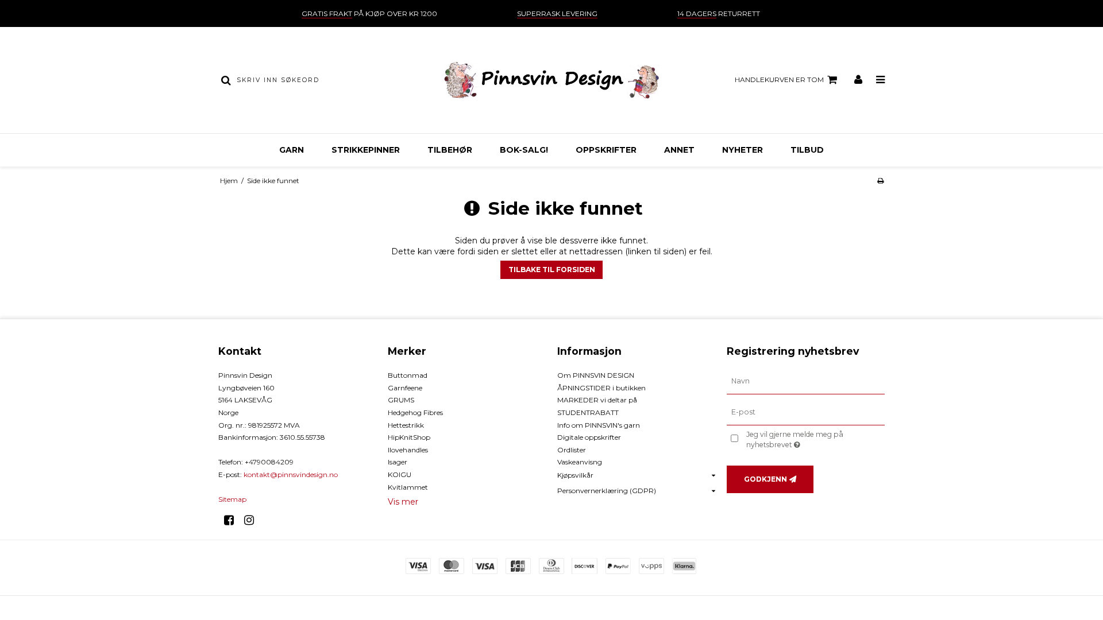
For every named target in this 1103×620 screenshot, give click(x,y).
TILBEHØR (449, 150)
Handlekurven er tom (779, 79)
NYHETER (742, 150)
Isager (397, 462)
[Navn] (806, 381)
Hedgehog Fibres (415, 412)
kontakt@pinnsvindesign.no (291, 474)
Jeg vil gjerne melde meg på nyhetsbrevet (815, 439)
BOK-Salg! (524, 150)
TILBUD (807, 150)
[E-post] (806, 412)
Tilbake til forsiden (551, 269)
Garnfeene (405, 387)
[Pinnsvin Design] (551, 80)
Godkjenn (765, 479)
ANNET (679, 150)
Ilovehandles (408, 449)
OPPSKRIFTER (606, 150)
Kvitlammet (408, 487)
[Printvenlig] (880, 180)
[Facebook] (233, 520)
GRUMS (401, 400)
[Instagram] (253, 520)
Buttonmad (407, 375)
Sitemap (232, 499)
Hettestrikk (406, 425)
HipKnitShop (409, 437)
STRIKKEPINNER (365, 150)
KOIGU (399, 474)
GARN (291, 150)
